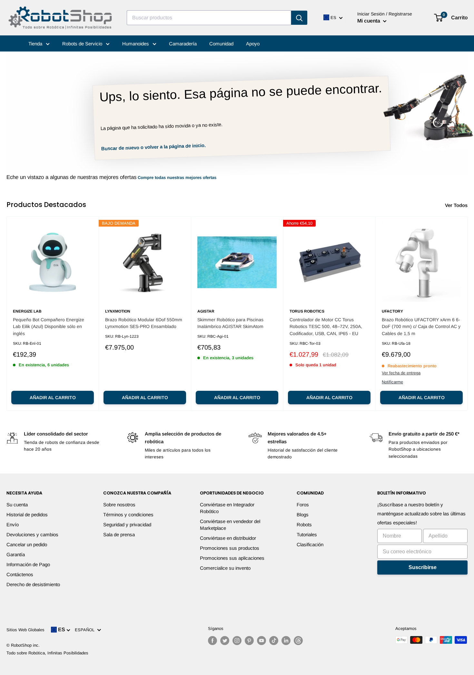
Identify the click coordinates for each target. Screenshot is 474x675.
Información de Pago (28, 564)
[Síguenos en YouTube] (261, 640)
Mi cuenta (369, 20)
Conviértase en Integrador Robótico (227, 508)
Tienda (36, 43)
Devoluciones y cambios (32, 534)
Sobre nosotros (119, 504)
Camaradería (183, 43)
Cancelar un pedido (26, 544)
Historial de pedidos (27, 514)
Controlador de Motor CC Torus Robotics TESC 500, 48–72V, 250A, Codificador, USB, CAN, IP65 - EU (326, 326)
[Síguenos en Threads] (298, 640)
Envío (12, 524)
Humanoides (136, 43)
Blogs (303, 514)
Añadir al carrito (53, 397)
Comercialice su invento (225, 568)
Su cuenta (17, 504)
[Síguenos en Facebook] (212, 640)
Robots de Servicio (83, 43)
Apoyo (253, 43)
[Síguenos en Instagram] (237, 640)
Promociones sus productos (229, 548)
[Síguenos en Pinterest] (249, 640)
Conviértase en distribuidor (228, 538)
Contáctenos (19, 574)
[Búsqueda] (299, 18)
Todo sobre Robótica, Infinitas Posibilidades (47, 653)
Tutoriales (307, 534)
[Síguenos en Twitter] (224, 640)
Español (86, 629)
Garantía (15, 554)
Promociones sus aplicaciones (232, 558)
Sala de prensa (119, 534)
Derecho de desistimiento (33, 584)
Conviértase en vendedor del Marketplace (230, 525)
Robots (304, 524)
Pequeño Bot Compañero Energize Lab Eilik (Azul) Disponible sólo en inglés (48, 326)
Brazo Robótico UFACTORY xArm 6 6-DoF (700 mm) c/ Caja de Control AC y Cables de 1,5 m (421, 326)
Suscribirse (423, 567)
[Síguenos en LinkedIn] (286, 640)
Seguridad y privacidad (127, 524)
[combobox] (209, 17)
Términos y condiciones (128, 514)
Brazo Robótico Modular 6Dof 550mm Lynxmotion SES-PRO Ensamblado (143, 323)
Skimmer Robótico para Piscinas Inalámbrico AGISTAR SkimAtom (230, 323)
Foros (303, 504)
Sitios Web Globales (25, 629)
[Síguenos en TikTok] (273, 640)
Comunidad (221, 43)
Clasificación (310, 544)
